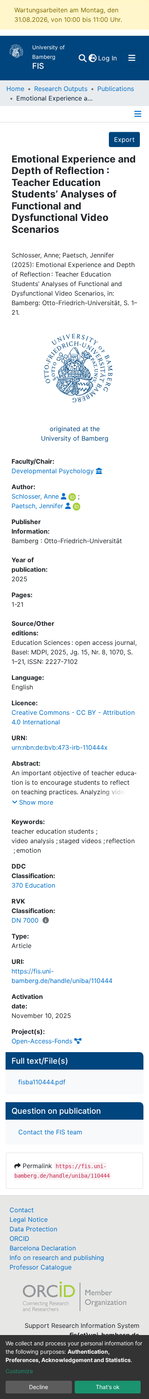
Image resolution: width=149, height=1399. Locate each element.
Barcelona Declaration (43, 1248)
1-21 (17, 604)
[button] (92, 58)
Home (15, 89)
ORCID (19, 1238)
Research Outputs (60, 89)
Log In (108, 58)
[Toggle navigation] (132, 58)
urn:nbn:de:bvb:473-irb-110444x (60, 747)
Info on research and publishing (57, 1258)
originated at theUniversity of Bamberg (74, 433)
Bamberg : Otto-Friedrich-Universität (67, 541)
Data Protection (33, 1229)
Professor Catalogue (41, 1267)
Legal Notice (29, 1219)
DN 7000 (25, 920)
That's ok (108, 1387)
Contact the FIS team (50, 1132)
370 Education (33, 885)
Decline (38, 1387)
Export (124, 139)
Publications (115, 89)
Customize (19, 1371)
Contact (22, 1210)
